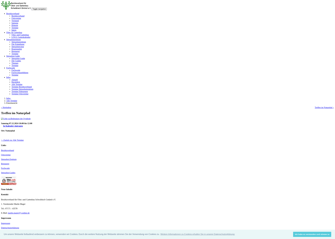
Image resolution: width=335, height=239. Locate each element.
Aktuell (15, 80)
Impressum (5, 223)
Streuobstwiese (18, 47)
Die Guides (16, 61)
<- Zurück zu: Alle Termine (12, 140)
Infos (8, 77)
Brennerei (16, 51)
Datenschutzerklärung (10, 228)
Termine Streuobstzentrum (22, 89)
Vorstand (15, 21)
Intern (14, 30)
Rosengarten (17, 49)
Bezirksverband (12, 13)
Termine (15, 28)
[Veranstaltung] (16, 119)
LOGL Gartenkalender (21, 37)
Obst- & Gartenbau (14, 32)
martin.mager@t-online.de (19, 213)
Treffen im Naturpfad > (324, 107)
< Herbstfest (6, 107)
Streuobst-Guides (8, 173)
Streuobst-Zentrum (8, 159)
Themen (15, 63)
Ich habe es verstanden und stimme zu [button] (312, 234)
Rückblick (16, 82)
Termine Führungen (20, 91)
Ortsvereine (16, 18)
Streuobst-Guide (13, 56)
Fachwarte (10, 68)
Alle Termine (17, 84)
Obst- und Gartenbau (20, 35)
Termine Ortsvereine (20, 94)
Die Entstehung (18, 44)
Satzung (15, 23)
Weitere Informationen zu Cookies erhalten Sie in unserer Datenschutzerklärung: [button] (197, 234)
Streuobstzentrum (13, 39)
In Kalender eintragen (13, 126)
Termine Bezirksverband (22, 87)
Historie (15, 25)
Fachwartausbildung (20, 72)
